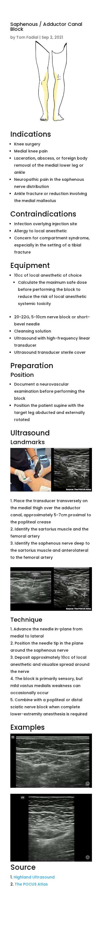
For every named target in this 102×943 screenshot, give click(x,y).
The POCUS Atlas (31, 884)
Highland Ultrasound (34, 877)
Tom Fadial (27, 37)
